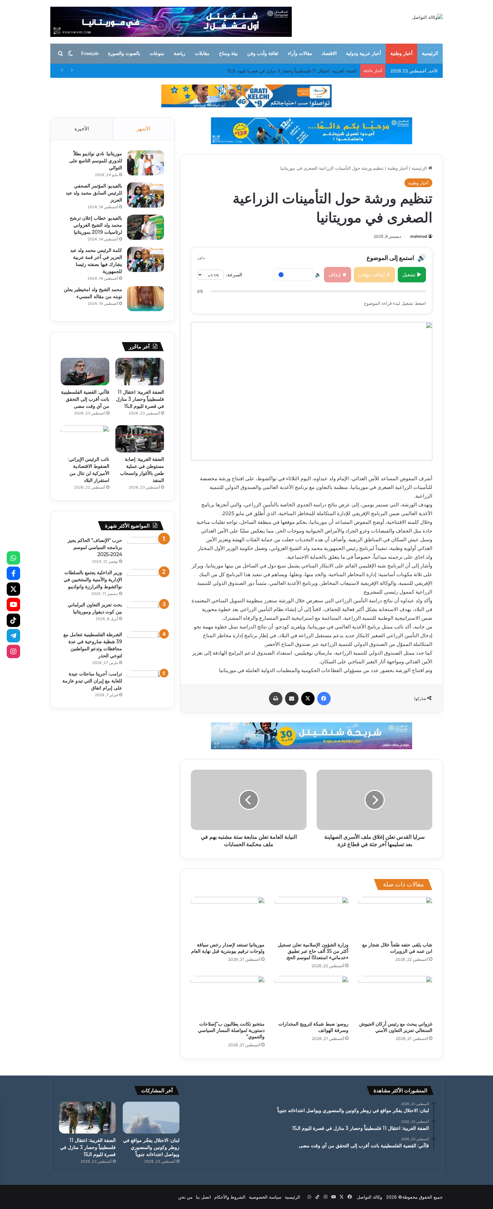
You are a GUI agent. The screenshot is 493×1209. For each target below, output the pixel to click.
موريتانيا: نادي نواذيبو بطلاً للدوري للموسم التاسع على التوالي (95, 161)
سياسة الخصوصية (265, 1197)
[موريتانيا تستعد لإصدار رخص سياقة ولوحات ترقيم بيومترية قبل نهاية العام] (228, 917)
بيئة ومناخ (228, 53)
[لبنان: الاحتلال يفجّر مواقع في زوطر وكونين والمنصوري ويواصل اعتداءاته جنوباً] (151, 1118)
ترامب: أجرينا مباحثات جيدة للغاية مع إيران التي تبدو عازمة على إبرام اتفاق (92, 681)
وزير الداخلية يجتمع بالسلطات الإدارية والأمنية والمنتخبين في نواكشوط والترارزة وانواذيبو (93, 579)
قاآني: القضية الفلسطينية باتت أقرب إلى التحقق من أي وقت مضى (295, 70)
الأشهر (143, 128)
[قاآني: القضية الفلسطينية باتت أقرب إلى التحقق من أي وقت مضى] (85, 371)
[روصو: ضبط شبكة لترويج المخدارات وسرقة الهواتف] (311, 997)
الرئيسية (430, 53)
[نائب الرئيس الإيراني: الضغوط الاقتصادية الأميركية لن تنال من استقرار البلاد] (85, 439)
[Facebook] (13, 573)
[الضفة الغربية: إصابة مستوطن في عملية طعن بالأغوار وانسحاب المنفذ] (139, 439)
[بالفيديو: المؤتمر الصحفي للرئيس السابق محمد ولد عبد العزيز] (145, 195)
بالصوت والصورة (124, 53)
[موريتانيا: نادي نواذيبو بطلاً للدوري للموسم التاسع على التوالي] (145, 162)
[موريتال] (246, 95)
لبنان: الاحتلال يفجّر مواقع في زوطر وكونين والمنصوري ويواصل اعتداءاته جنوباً (151, 1147)
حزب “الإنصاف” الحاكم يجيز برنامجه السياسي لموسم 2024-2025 (95, 547)
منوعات (157, 53)
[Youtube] (13, 604)
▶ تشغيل (412, 274)
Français (90, 53)
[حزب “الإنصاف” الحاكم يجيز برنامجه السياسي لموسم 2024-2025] (145, 549)
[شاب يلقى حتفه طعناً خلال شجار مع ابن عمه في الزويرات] (395, 917)
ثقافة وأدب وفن (262, 53)
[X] (13, 589)
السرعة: (234, 274)
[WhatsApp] (13, 557)
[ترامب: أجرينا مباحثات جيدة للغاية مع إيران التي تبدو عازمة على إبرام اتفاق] (145, 683)
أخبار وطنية (401, 53)
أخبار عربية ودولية (363, 53)
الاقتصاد (329, 53)
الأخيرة (81, 128)
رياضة (179, 53)
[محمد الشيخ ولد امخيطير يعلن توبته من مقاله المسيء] (145, 298)
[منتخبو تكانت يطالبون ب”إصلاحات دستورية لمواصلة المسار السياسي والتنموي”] (228, 997)
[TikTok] (13, 620)
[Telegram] (13, 636)
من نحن (185, 1197)
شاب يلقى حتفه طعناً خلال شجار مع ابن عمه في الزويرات (397, 948)
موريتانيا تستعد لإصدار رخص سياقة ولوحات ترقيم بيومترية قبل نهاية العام (228, 948)
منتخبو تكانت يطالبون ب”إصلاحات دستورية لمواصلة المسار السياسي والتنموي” (231, 1030)
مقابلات (202, 53)
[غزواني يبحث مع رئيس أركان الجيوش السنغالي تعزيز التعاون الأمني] (395, 997)
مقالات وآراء (300, 53)
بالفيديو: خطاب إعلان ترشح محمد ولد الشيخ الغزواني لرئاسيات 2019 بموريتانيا (96, 225)
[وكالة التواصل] (427, 17)
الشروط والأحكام (229, 1197)
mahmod (418, 236)
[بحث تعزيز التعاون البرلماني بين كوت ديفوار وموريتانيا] (145, 613)
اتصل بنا (203, 1197)
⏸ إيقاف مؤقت (374, 274)
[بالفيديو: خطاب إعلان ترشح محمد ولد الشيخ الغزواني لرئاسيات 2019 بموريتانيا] (145, 227)
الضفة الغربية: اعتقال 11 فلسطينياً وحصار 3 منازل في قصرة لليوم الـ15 (140, 399)
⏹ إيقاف (337, 274)
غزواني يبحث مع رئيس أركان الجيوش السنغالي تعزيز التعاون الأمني (395, 1027)
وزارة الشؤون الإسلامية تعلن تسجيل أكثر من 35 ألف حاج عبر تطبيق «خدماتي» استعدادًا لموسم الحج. (313, 951)
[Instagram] (13, 651)
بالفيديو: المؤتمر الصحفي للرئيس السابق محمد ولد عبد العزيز (94, 193)
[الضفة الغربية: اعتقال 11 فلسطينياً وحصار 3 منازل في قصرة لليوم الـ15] (139, 371)
